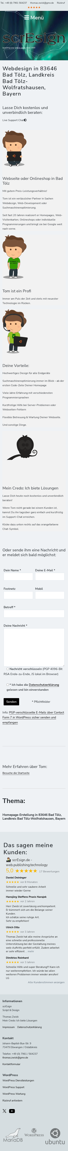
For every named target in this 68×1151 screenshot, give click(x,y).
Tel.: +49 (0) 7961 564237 (13, 2)
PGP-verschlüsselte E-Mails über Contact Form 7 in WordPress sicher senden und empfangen (33, 717)
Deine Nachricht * (15, 626)
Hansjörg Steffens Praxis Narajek (26, 897)
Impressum (8, 1027)
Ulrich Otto (12, 927)
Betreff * (9, 607)
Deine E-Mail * (45, 570)
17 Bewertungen (49, 871)
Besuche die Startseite (16, 773)
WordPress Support (13, 1087)
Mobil (39, 589)
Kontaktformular (11, 1064)
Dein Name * (12, 570)
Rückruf (61, 2)
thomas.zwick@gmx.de (42, 2)
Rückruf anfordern (12, 1100)
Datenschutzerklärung (44, 685)
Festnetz (9, 589)
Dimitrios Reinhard (17, 957)
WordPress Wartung (13, 1094)
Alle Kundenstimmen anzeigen (46, 982)
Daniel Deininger (16, 877)
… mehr (29, 951)
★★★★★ (34, 7)
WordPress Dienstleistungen (18, 1080)
